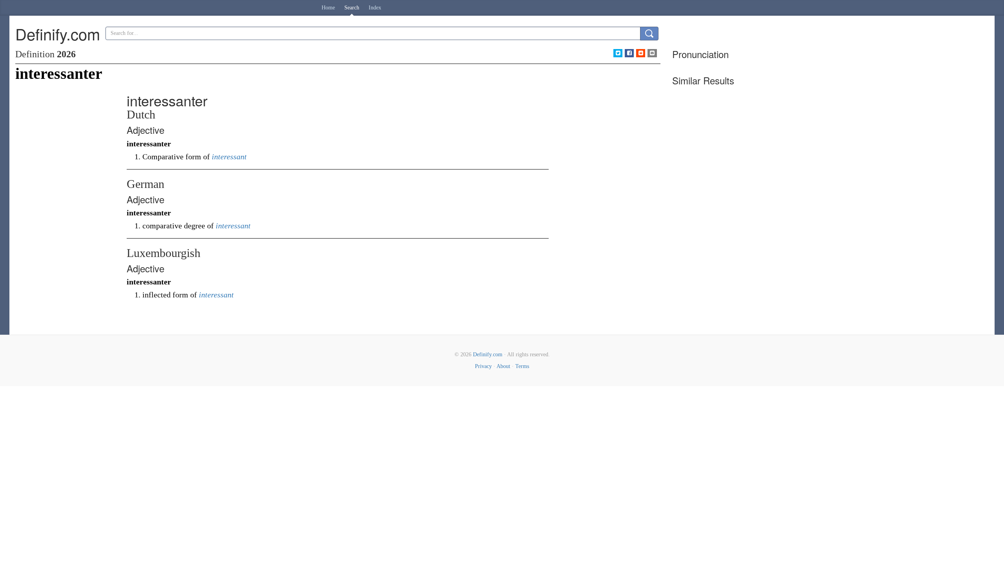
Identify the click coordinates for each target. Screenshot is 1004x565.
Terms (522, 366)
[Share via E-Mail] (652, 53)
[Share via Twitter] (618, 53)
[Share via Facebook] (629, 53)
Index (375, 8)
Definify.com (487, 354)
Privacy (483, 366)
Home (328, 8)
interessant (229, 156)
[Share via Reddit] (641, 53)
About (503, 366)
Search (351, 8)
